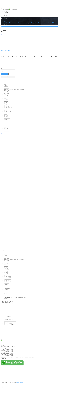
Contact (6, 12)
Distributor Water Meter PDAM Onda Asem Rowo (14, 89)
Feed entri (6, 128)
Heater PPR (6, 92)
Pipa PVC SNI (6, 110)
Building (5, 85)
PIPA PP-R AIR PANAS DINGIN (10, 321)
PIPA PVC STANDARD (8, 323)
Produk (5, 15)
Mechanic (6, 98)
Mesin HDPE (6, 99)
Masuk (5, 127)
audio (5, 84)
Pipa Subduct (6, 112)
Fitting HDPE (6, 90)
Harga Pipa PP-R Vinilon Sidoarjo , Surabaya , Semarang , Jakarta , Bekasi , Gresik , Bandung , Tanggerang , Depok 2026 (29, 22)
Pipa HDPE (6, 102)
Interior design (7, 97)
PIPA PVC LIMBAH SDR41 (9, 325)
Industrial (6, 95)
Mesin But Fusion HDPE (9, 319)
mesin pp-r (6, 101)
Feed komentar (7, 129)
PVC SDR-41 (6, 115)
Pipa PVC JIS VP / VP (8, 107)
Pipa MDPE (6, 103)
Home (5, 11)
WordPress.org (7, 131)
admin (2, 50)
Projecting (6, 114)
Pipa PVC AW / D (7, 106)
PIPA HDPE (6, 322)
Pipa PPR (5, 105)
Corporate (6, 86)
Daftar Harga (6, 88)
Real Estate (6, 116)
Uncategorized (7, 118)
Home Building (7, 93)
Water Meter (6, 119)
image (5, 94)
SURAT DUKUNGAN (8, 14)
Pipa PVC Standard (7, 111)
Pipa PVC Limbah (7, 109)
